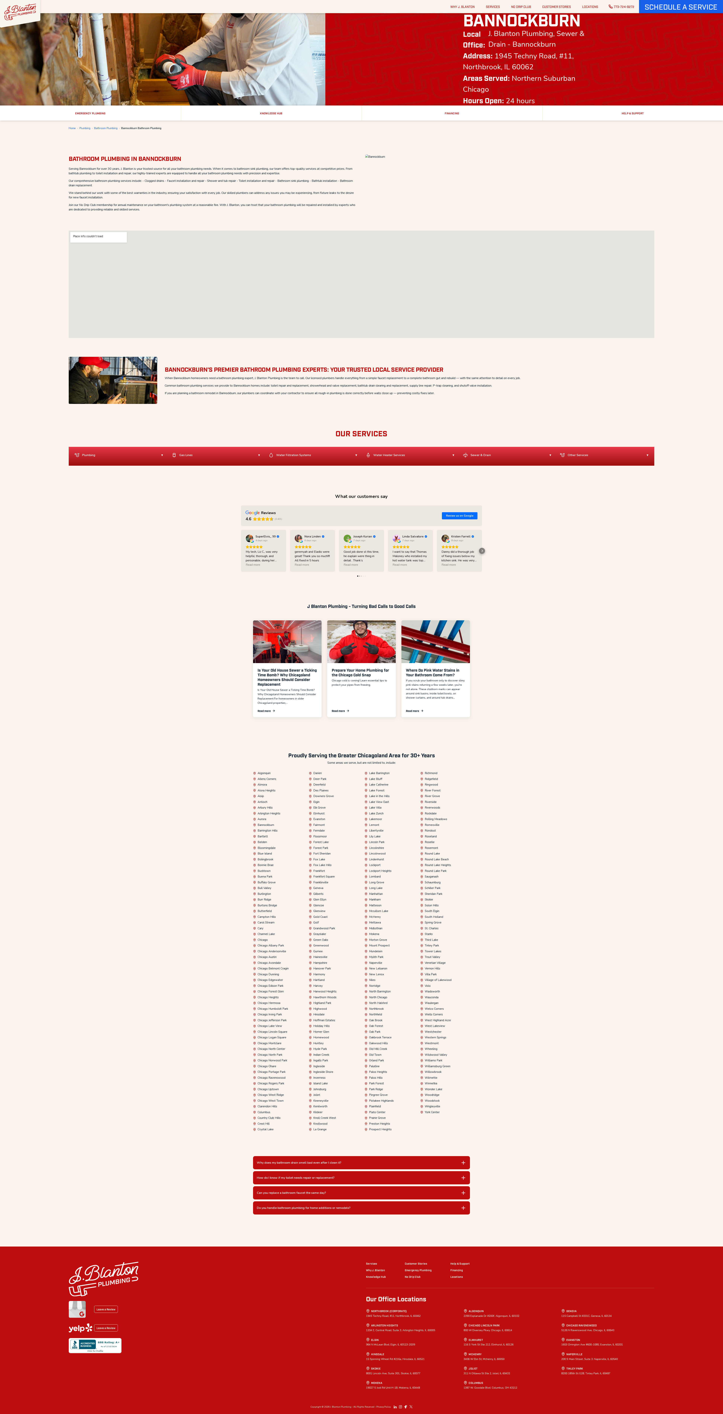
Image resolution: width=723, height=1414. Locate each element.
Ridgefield (431, 779)
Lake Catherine (378, 784)
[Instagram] (400, 1406)
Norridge (374, 986)
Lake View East (379, 802)
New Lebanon (378, 968)
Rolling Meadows (436, 819)
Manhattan (376, 894)
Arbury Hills (265, 807)
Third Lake (431, 940)
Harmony (319, 974)
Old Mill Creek (378, 1049)
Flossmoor (320, 836)
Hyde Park (320, 1049)
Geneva (318, 888)
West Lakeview (435, 1026)
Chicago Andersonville (272, 951)
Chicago (263, 940)
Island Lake (320, 1083)
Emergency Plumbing (418, 1270)
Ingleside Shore (323, 1072)
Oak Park (374, 1032)
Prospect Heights (380, 1129)
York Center (432, 1112)
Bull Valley (264, 888)
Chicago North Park (270, 1055)
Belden (262, 842)
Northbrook (376, 1009)
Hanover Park (322, 968)
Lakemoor (375, 819)
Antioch (262, 802)
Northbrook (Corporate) (389, 1310)
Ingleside (319, 1066)
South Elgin (432, 911)
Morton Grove (378, 940)
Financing (456, 1270)
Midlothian (375, 928)
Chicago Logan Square (272, 1037)
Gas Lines (186, 455)
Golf (316, 922)
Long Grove (376, 882)
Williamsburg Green (437, 1066)
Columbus (264, 1112)
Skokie (429, 899)
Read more (264, 710)
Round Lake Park (435, 871)
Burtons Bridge (267, 905)
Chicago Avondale (269, 963)
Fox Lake (319, 859)
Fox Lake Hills (322, 865)
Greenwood (321, 945)
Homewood (321, 1037)
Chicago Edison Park (270, 986)
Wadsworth (432, 991)
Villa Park (431, 974)
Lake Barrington (379, 773)
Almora (262, 784)
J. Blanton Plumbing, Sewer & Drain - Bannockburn (536, 39)
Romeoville (432, 825)
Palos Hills (376, 1078)
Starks (429, 934)
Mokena (374, 934)
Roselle (430, 842)
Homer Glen (321, 1032)
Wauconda (432, 997)
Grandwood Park (324, 928)
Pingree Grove (378, 1095)
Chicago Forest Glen (271, 991)
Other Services (578, 455)
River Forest (433, 790)
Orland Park (376, 1060)
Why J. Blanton (375, 1270)
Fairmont (319, 825)
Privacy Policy (383, 1406)
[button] (681, 6)
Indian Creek (321, 1055)
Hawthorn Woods (324, 997)
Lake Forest (376, 790)
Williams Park (433, 1060)
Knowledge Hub (376, 1276)
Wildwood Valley (436, 1055)
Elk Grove (319, 807)
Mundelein (375, 951)
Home (72, 128)
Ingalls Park (320, 1060)
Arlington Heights (269, 813)
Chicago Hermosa (269, 1003)
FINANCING (452, 113)
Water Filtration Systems (293, 455)
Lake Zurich (376, 813)
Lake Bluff (375, 779)
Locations (456, 1276)
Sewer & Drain (481, 455)
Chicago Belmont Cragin (273, 968)
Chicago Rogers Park (271, 1083)
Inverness (319, 1078)
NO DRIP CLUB (521, 6)
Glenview (319, 911)
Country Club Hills (269, 1118)
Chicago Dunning (268, 974)
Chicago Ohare (267, 1066)
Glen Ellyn (319, 899)
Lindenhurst (376, 859)
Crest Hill (264, 1124)
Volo (428, 986)
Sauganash (432, 876)
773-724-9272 (624, 6)
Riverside (431, 802)
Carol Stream (266, 922)
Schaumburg (433, 882)
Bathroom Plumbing (105, 128)
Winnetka (431, 1083)
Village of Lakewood (438, 980)
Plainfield (375, 1106)
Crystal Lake (266, 1129)
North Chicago (378, 997)
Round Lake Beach (437, 859)
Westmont (432, 1043)
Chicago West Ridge (271, 1095)
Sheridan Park (433, 894)
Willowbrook (433, 1072)
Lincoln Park (376, 842)
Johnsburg (319, 1089)
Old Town (375, 1055)
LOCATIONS (590, 6)
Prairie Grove (377, 1118)
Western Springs (435, 1037)
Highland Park (322, 1003)
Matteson (375, 905)
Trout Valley (432, 957)
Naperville (375, 963)
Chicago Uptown (268, 1089)
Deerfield (319, 784)
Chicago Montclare (269, 1043)
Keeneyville (321, 1101)
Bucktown (264, 871)
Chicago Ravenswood (271, 1078)
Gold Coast (320, 917)
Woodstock (432, 1101)
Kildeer (318, 1112)
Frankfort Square (324, 876)
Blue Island (265, 853)
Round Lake (432, 853)
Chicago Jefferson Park (272, 1020)
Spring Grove (433, 922)
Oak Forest (376, 1026)
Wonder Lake (433, 1089)
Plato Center (377, 1112)
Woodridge (432, 1095)
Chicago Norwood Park (272, 1060)
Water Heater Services (389, 455)
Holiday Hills (321, 1026)
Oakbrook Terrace (380, 1037)
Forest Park (320, 848)
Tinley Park (432, 945)
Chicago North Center (271, 1049)
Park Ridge (376, 1089)
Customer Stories (416, 1263)
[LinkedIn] (395, 1406)
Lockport (375, 865)
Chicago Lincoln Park (484, 1325)
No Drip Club (413, 1276)
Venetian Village (435, 963)
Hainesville (320, 957)
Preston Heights (379, 1124)
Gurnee (318, 951)
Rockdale (431, 813)
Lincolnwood (377, 853)
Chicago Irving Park (270, 1014)
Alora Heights (266, 790)
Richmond (431, 773)
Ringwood (431, 784)
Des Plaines (321, 790)
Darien (317, 773)
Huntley (318, 1043)
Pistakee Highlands (381, 1101)
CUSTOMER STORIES (556, 6)
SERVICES (493, 6)
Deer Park (319, 779)
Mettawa (375, 922)
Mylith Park (376, 957)
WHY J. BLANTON (462, 6)
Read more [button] (253, 565)
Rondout (430, 830)
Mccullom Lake (378, 911)
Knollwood (320, 1124)
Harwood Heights (324, 991)
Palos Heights (378, 1072)
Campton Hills (267, 917)
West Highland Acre (438, 1020)
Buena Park (265, 876)
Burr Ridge (264, 899)
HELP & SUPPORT (633, 113)
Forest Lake (321, 842)
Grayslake (319, 934)
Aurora (262, 819)
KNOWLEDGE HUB (271, 113)
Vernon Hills (432, 968)
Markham (375, 899)
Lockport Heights (380, 871)
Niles (372, 980)
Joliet (316, 1095)
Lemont (374, 825)
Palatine (374, 1066)
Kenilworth (320, 1106)
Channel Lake (266, 934)
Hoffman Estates (324, 1020)
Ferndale (319, 830)
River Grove (432, 796)
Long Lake (376, 888)
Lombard (375, 876)
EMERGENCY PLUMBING (90, 113)
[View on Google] (249, 538)
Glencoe (318, 905)
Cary (260, 928)
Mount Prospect (379, 945)
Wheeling (431, 1049)
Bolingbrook (265, 859)
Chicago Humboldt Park (273, 1009)
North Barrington (380, 991)
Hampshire (320, 963)
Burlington (264, 894)
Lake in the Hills (379, 796)
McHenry (375, 917)
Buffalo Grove (267, 882)
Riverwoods (432, 807)
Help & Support (460, 1263)
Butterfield (265, 911)
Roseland (431, 836)
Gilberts (318, 894)
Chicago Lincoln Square (272, 1032)
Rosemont (431, 848)
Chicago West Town (271, 1101)
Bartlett (263, 836)
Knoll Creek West (324, 1118)
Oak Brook (375, 1020)
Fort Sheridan (322, 853)
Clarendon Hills (267, 1106)
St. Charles (432, 928)
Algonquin (264, 773)
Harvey (318, 986)
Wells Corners (434, 1014)
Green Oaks (320, 940)
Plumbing (84, 128)
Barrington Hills (268, 830)
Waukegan (432, 1003)
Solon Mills (432, 905)
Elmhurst (319, 813)
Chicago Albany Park (271, 945)
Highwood (320, 1009)
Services (371, 1263)
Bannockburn (266, 825)
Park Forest (376, 1083)
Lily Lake (375, 836)
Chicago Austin (267, 957)
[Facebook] (405, 1406)
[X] (411, 1406)
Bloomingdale (267, 848)
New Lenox (376, 974)
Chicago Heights (268, 997)
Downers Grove (323, 796)
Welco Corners (434, 1009)
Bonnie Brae (266, 865)
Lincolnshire (376, 848)
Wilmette (431, 1078)
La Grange (320, 1129)
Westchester (433, 1032)
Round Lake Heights (438, 865)
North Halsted (378, 1003)
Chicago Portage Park (271, 1072)
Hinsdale (319, 1014)
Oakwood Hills (378, 1043)
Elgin (316, 802)
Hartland (319, 980)
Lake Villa (375, 807)
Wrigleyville (432, 1106)
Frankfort (319, 871)
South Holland (434, 917)
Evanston (319, 819)
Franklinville (320, 882)
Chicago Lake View (270, 1026)
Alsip (261, 796)
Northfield (375, 1014)
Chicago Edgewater (270, 980)
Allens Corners (267, 779)
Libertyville (376, 830)
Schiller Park (432, 888)
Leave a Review (106, 1309)
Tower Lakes (433, 951)
